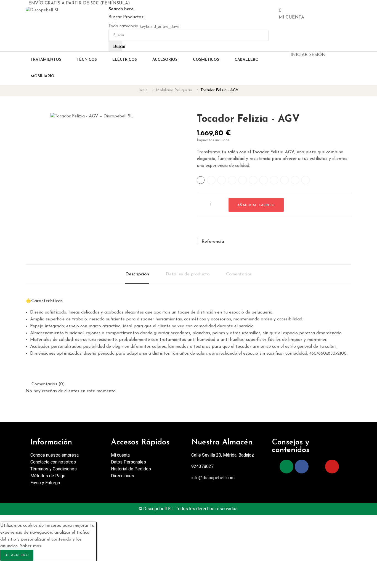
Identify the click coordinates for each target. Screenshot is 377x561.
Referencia (212, 241)
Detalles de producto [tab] (187, 274)
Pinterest (220, 229)
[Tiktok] (317, 466)
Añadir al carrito (256, 205)
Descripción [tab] (137, 274)
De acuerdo (17, 555)
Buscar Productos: (126, 17)
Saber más (30, 546)
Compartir (201, 229)
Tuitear (210, 229)
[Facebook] (302, 466)
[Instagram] (286, 466)
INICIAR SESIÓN (308, 55)
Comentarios (239, 274)
